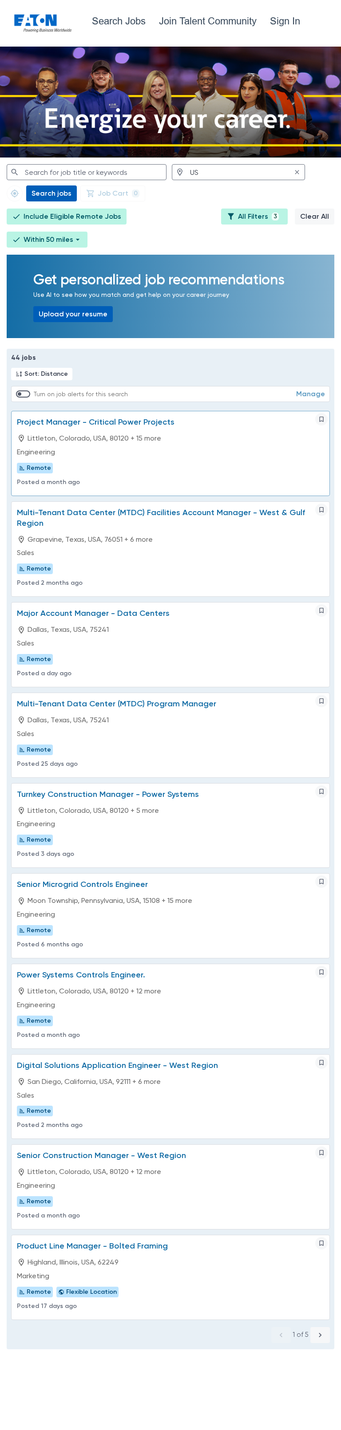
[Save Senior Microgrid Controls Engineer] (321, 881)
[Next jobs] (320, 1335)
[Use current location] (15, 193)
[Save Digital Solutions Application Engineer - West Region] (321, 1062)
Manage (310, 394)
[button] (47, 240)
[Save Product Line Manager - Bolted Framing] (321, 1243)
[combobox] (87, 172)
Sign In (285, 21)
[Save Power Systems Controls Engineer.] (321, 972)
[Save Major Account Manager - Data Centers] (321, 610)
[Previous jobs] (281, 1335)
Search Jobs (119, 21)
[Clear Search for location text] (297, 172)
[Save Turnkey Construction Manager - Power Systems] (321, 791)
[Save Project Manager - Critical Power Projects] (321, 419)
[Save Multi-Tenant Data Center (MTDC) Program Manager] (321, 701)
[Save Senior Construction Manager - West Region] (321, 1152)
